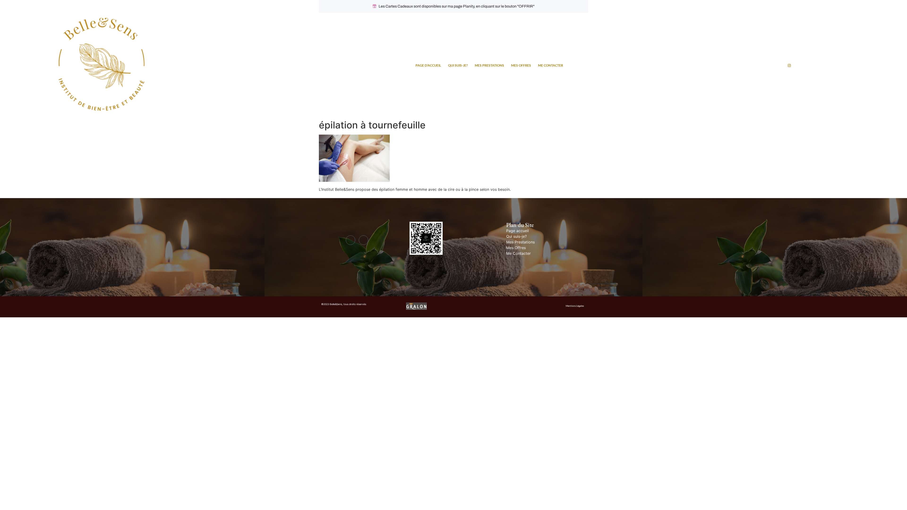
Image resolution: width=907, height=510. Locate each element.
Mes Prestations (489, 65)
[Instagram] (789, 65)
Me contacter (550, 65)
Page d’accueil (428, 65)
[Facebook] (350, 240)
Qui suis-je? (458, 65)
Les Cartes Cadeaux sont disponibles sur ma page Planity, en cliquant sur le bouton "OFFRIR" (457, 6)
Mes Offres (521, 65)
